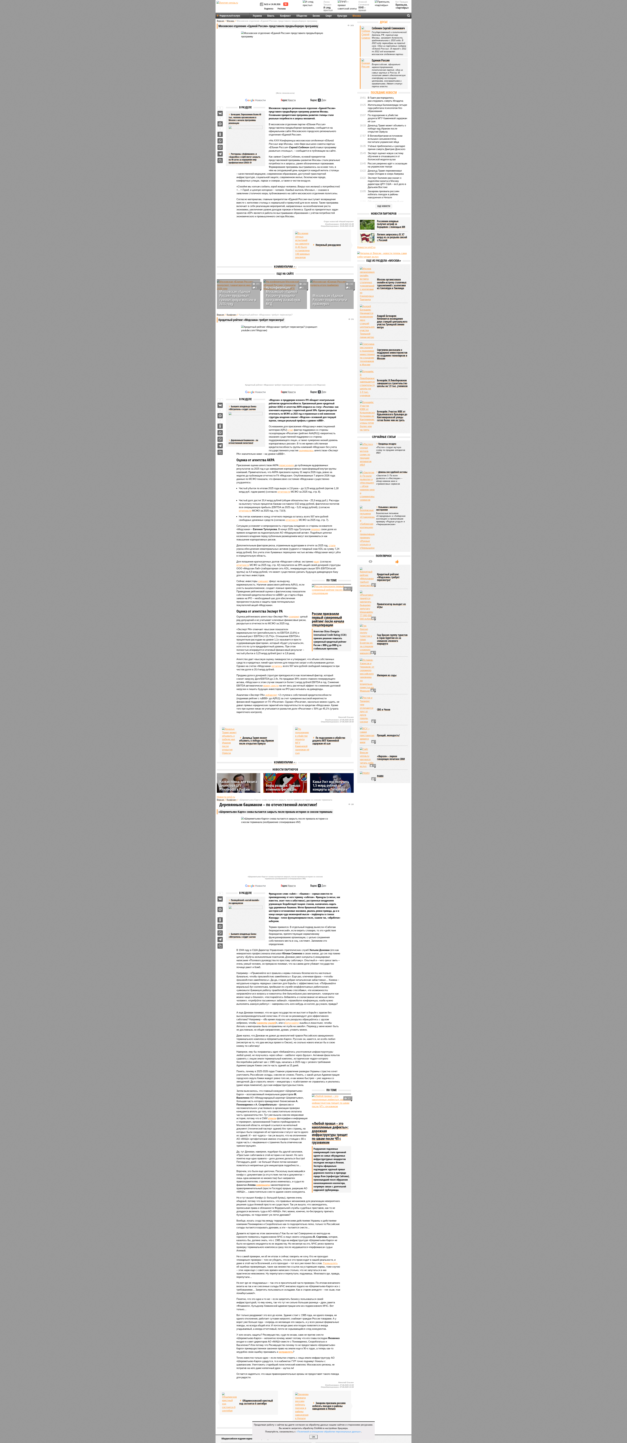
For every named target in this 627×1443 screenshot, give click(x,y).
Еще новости (383, 206)
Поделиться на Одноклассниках (220, 134)
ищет (317, 561)
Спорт (329, 15)
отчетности (284, 491)
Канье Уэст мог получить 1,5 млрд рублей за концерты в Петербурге (331, 785)
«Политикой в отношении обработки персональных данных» (328, 1431)
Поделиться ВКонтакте (220, 113)
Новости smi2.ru (226, 797)
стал (290, 429)
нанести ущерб (266, 1022)
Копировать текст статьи (220, 160)
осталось (277, 666)
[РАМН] (367, 776)
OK (313, 1437)
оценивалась (306, 450)
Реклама (282, 8)
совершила (263, 1184)
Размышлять (330, 1263)
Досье (384, 22)
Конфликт (285, 15)
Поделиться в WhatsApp (220, 140)
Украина (257, 15)
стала (332, 545)
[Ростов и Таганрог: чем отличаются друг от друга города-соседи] (367, 709)
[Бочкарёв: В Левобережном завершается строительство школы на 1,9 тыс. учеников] (367, 383)
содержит (294, 616)
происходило (286, 465)
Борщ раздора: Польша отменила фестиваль (283, 787)
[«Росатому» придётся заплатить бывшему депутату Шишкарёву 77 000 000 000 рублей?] (367, 606)
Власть (270, 15)
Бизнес (316, 15)
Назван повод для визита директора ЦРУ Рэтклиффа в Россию (238, 785)
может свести (271, 685)
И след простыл (328, 9)
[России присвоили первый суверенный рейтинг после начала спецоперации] (331, 598)
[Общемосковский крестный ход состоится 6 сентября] (229, 1402)
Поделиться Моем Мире (220, 123)
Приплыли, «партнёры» (402, 6)
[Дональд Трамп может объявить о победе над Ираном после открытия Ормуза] (229, 741)
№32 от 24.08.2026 (272, 4)
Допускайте (292, 1022)
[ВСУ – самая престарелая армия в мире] (367, 735)
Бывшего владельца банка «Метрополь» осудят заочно (242, 935)
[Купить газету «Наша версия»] (262, 4)
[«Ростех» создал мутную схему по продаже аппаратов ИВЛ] (367, 454)
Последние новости (384, 92)
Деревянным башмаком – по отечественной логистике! (243, 442)
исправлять (286, 1351)
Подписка (268, 8)
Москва (357, 15)
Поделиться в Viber (220, 147)
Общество (301, 15)
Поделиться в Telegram (220, 154)
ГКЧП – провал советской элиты (363, 12)
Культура (342, 15)
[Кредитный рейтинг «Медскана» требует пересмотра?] (367, 577)
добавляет (271, 695)
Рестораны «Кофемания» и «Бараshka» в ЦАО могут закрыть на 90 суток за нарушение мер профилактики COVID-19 (244, 158)
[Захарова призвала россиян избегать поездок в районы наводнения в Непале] (302, 1406)
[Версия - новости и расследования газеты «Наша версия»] (238, 8)
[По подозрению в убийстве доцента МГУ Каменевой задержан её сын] (302, 741)
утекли (272, 1118)
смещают (263, 581)
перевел (315, 529)
